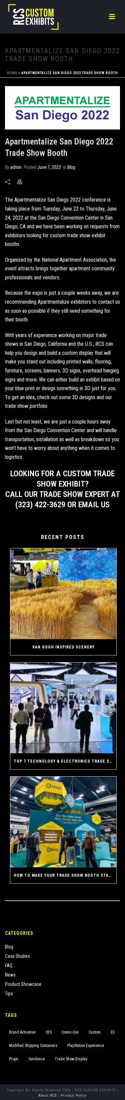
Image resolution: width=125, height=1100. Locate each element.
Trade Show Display (71, 1059)
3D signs (71, 370)
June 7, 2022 (49, 167)
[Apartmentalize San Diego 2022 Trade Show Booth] (62, 107)
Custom (95, 1032)
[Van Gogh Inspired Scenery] (63, 593)
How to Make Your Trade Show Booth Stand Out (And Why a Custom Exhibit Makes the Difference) (65, 875)
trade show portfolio (26, 406)
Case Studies (17, 956)
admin (16, 167)
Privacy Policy (74, 1095)
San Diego (35, 344)
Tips (9, 993)
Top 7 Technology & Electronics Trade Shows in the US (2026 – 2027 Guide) (65, 761)
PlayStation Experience (85, 1045)
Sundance (36, 1059)
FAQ (8, 965)
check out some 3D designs (66, 397)
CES (49, 1032)
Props (13, 1059)
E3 (113, 1032)
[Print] (23, 182)
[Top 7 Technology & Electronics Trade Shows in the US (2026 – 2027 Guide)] (63, 707)
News (10, 975)
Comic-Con (70, 1032)
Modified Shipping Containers (33, 1045)
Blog (71, 167)
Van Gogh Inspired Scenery (63, 647)
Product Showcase (23, 984)
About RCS (47, 1095)
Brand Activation (22, 1032)
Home (12, 73)
